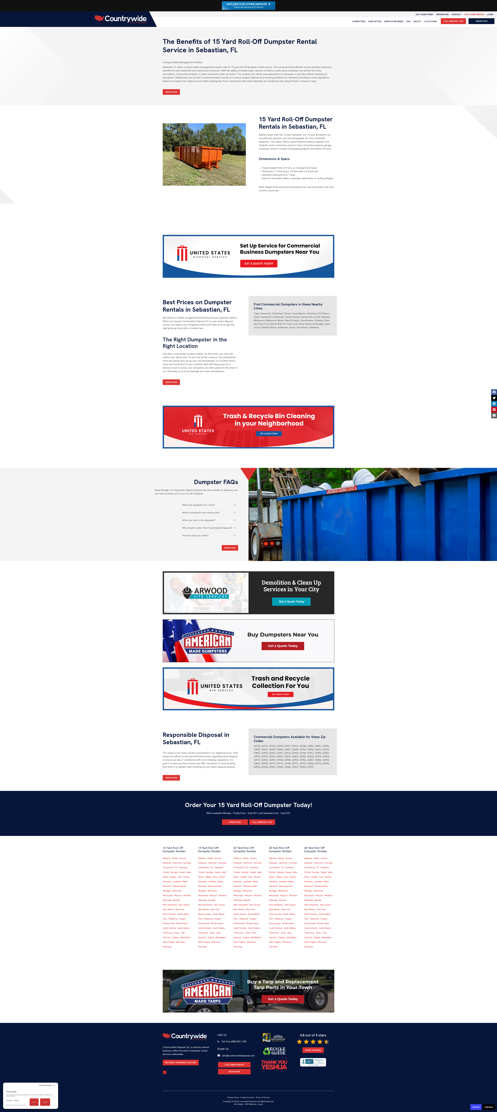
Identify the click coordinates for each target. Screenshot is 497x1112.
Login (490, 14)
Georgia (174, 872)
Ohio (165, 918)
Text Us (476, 1107)
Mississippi (168, 895)
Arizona (182, 858)
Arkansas (167, 863)
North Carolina (169, 914)
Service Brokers (394, 21)
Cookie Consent (247, 1097)
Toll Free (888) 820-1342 (233, 1041)
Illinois (165, 876)
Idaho (188, 872)
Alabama (166, 858)
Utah (183, 932)
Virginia (175, 937)
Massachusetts (179, 886)
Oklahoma (172, 918)
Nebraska (167, 900)
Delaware (183, 867)
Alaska (175, 858)
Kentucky (167, 881)
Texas (177, 932)
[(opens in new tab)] (248, 255)
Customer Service (474, 14)
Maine (185, 881)
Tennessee (168, 932)
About (417, 21)
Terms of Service (262, 1097)
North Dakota (183, 914)
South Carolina (169, 928)
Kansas (186, 876)
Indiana (173, 876)
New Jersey (184, 904)
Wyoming (167, 946)
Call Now (488, 1107)
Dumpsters (359, 21)
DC (176, 867)
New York (180, 909)
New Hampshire (170, 904)
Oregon (182, 918)
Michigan (167, 890)
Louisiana (177, 881)
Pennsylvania (168, 923)
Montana (187, 895)
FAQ (408, 21)
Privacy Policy (233, 1097)
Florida (166, 872)
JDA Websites (250, 1104)
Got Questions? (425, 14)
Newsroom (442, 14)
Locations (430, 21)
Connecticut (168, 867)
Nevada (176, 900)
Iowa (179, 876)
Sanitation (374, 21)
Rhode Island (182, 923)
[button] (209, 505)
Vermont (167, 937)
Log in (260, 1104)
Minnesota (176, 890)
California (177, 863)
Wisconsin (180, 942)
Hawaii (182, 872)
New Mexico (168, 909)
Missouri (178, 895)
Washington (185, 937)
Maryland (167, 886)
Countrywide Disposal (247, 1101)
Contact (456, 14)
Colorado (187, 863)
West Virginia (169, 942)
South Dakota (183, 928)
